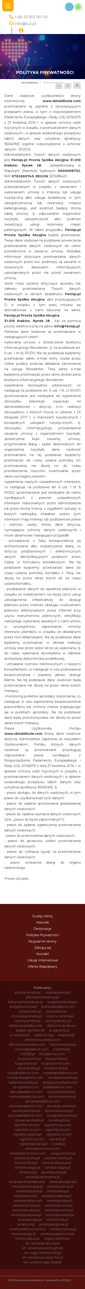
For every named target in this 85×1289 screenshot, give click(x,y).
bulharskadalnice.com (58, 1007)
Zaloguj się (42, 948)
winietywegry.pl (23, 1234)
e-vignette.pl (59, 1030)
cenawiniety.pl (30, 1011)
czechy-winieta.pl (60, 1016)
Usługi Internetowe (42, 960)
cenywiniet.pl (56, 1011)
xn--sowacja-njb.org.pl (42, 1243)
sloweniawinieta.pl (59, 1111)
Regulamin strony (42, 941)
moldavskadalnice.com (25, 1078)
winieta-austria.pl (27, 1158)
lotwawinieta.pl (56, 1068)
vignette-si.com (31, 1139)
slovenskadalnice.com (42, 1101)
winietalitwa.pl (58, 1191)
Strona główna (29, 83)
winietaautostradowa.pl (27, 1182)
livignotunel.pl (26, 1063)
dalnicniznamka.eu (61, 1026)
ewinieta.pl (61, 1049)
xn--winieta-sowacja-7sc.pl (42, 1257)
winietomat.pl (57, 1220)
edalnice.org (43, 1035)
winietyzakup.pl (27, 1239)
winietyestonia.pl (63, 1229)
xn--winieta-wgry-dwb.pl (42, 1262)
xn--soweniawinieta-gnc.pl (42, 1248)
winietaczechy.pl (60, 1186)
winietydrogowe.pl (53, 1224)
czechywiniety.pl (58, 1021)
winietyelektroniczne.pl (27, 1229)
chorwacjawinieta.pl (26, 1016)
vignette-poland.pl (27, 1134)
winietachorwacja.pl (27, 1186)
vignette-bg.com (57, 1125)
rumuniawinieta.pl (61, 1092)
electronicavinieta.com (43, 1040)
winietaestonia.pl (29, 1191)
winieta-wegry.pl (27, 1168)
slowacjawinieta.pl (26, 1111)
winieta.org (27, 1172)
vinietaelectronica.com (43, 1149)
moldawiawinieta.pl (63, 1078)
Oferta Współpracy (42, 967)
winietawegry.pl (29, 1220)
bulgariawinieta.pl (23, 1007)
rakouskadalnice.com (26, 1092)
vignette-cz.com (28, 1130)
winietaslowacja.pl (26, 1210)
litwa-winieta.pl (29, 1059)
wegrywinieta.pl (63, 1153)
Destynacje (42, 929)
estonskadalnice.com (32, 1049)
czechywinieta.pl (27, 1021)
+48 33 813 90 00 (31, 16)
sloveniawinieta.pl (62, 1097)
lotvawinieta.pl (28, 1068)
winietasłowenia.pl (60, 1215)
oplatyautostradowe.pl (59, 1082)
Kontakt (42, 954)
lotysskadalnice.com (23, 1073)
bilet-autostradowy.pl (42, 997)
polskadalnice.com (57, 1087)
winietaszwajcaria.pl (26, 1215)
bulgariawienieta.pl (62, 1002)
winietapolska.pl (59, 1201)
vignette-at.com (27, 1125)
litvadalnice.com (52, 1054)
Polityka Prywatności (42, 935)
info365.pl (27, 1054)
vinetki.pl (59, 1144)
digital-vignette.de (30, 1030)
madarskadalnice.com (61, 1073)
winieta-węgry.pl (57, 1168)
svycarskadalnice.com (25, 1115)
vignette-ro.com (59, 1134)
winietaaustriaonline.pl (42, 1177)
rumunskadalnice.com (26, 1097)
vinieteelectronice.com (28, 1153)
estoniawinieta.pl (63, 1045)
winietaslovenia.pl (59, 1205)
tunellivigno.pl (59, 1120)
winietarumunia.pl (27, 1205)
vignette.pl (57, 1139)
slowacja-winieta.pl (61, 1106)
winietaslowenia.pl (59, 1210)
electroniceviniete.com (27, 1045)
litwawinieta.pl (56, 1059)
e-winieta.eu (20, 1035)
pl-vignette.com (26, 1087)
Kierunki (42, 922)
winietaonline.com (28, 1201)
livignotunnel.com (55, 1063)
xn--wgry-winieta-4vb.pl (42, 1253)
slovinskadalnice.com (25, 1106)
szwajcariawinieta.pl (62, 1115)
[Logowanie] (21, 30)
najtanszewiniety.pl (23, 1082)
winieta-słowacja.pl (56, 1163)
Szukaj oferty (42, 916)
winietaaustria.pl (53, 1172)
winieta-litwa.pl (25, 1163)
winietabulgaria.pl (63, 1182)
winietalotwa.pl (25, 1196)
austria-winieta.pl (28, 992)
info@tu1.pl (25, 23)
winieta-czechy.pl (58, 1158)
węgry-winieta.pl (57, 1239)
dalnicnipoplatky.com (25, 1026)
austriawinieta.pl (57, 992)
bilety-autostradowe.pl (25, 1002)
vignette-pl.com (58, 1130)
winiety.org (25, 1224)
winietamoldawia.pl (56, 1196)
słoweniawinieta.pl (29, 1120)
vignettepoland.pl (33, 1144)
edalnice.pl (66, 1035)
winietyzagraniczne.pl (57, 1234)
